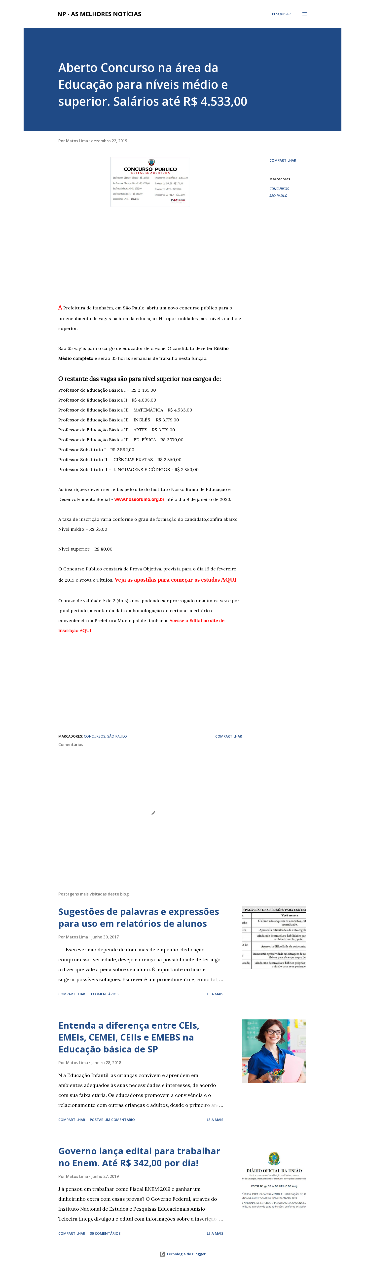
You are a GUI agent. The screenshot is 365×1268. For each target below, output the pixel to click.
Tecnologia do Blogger (185, 1254)
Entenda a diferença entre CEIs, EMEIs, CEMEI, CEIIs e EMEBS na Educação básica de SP (128, 1037)
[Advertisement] (150, 255)
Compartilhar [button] (282, 160)
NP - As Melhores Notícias (99, 14)
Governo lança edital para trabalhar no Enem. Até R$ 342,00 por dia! (139, 1157)
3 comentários (104, 994)
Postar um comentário (112, 1119)
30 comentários (105, 1233)
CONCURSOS (279, 188)
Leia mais (215, 994)
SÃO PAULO (278, 195)
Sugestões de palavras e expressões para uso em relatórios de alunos (138, 917)
